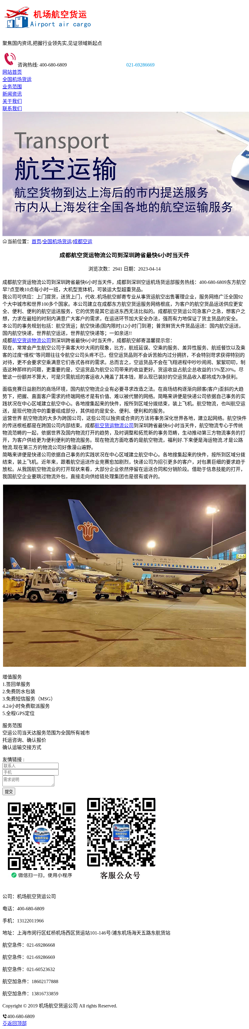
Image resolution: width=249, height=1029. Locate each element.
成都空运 (82, 241)
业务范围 (12, 86)
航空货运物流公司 (31, 340)
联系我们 (12, 108)
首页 (36, 241)
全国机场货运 (17, 79)
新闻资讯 (12, 94)
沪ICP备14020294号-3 (140, 1005)
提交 (9, 791)
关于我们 (12, 101)
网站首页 (12, 72)
